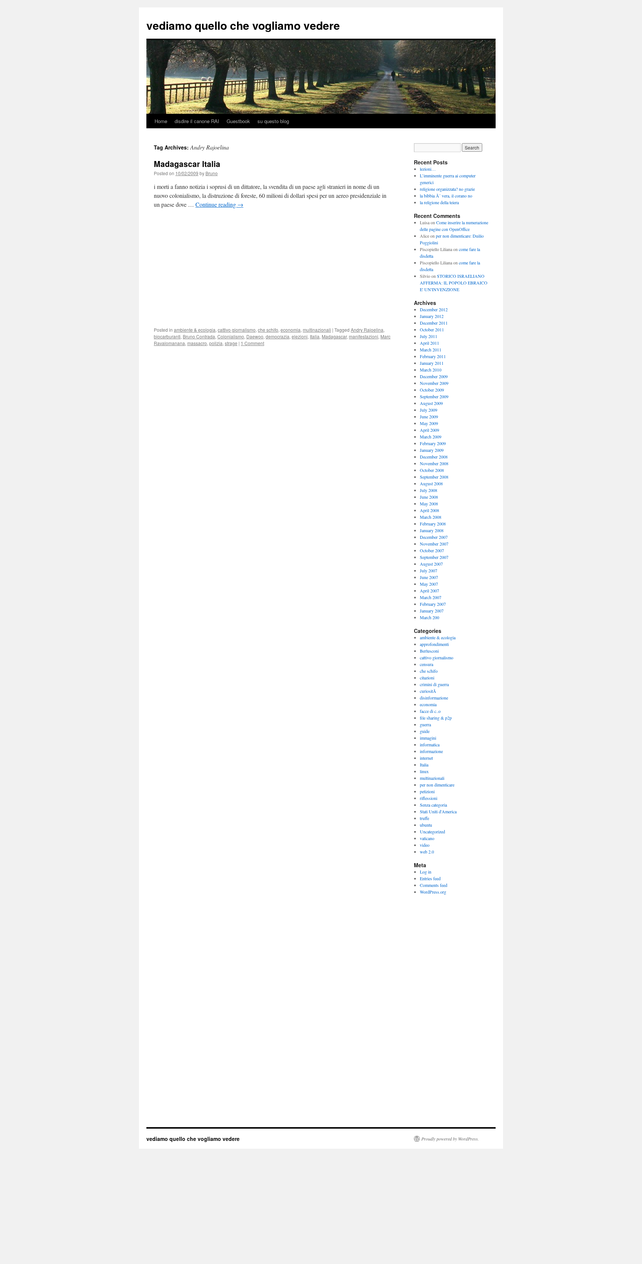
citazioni (427, 678)
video (424, 845)
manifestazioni (363, 336)
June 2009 (429, 416)
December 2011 (434, 323)
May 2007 (429, 584)
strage (231, 343)
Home (161, 121)
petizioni (427, 791)
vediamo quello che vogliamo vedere (243, 25)
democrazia (277, 336)
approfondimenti (434, 644)
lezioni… (428, 169)
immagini (428, 738)
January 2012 (432, 316)
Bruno (211, 173)
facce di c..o (430, 711)
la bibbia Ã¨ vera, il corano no (446, 196)
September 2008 (434, 477)
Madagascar (334, 336)
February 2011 (433, 356)
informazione (431, 751)
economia (291, 330)
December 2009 (434, 376)
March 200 (429, 617)
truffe (424, 818)
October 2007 (432, 550)
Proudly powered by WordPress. (450, 1139)
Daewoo (254, 336)
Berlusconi (429, 651)
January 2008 (432, 530)
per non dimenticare (437, 785)
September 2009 (434, 396)
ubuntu (426, 825)
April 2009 (429, 430)
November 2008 (434, 463)
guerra (425, 724)
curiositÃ (429, 691)
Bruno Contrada (199, 336)
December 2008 (434, 457)
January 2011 (432, 363)
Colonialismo (230, 336)
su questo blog (273, 121)
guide (424, 731)
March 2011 (430, 350)
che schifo (268, 330)
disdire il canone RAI (197, 121)
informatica (430, 744)
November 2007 (434, 544)
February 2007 (433, 604)
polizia (216, 343)
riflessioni (428, 798)
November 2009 (434, 383)
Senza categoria (433, 805)
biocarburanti (167, 336)
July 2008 (428, 490)
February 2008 (433, 524)
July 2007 (428, 570)
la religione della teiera (439, 202)
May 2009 (429, 423)
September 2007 (434, 557)
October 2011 (432, 329)
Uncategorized (432, 831)
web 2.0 (427, 852)
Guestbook (238, 121)
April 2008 (429, 510)
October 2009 (432, 390)
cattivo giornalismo (237, 330)
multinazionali (317, 330)
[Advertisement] (273, 270)
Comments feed (433, 885)
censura (426, 664)
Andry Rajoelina (367, 330)
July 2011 (428, 336)
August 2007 (431, 564)
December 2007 (434, 537)
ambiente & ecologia (194, 330)
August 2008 (431, 483)
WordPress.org (433, 892)
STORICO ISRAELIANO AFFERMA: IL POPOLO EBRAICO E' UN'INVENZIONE (453, 282)
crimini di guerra (434, 684)
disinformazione (434, 698)
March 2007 (430, 597)
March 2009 (430, 437)
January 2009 (432, 450)
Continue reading (219, 204)
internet (426, 758)
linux (424, 771)
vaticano (427, 838)
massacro (197, 343)
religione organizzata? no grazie (447, 189)
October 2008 (432, 470)
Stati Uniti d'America (438, 811)
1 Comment (252, 343)
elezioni (300, 336)
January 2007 (432, 611)
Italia (315, 336)
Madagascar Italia (187, 163)
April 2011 (429, 343)
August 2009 (431, 403)
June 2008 (429, 497)
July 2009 (428, 410)
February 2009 (433, 443)
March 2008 (430, 517)
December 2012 (434, 309)
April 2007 (429, 591)
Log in (425, 872)
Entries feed (430, 878)
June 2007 (429, 577)
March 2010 (430, 370)
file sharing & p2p (436, 718)
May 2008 (429, 503)
